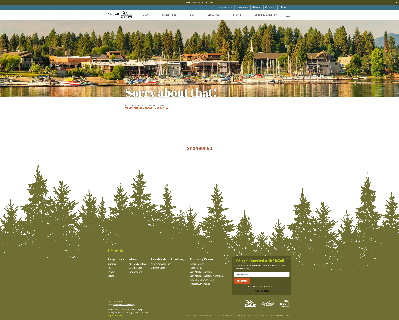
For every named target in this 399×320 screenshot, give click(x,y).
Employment (135, 271)
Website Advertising (200, 283)
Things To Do (169, 15)
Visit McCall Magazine (201, 271)
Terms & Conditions (275, 315)
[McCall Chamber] (113, 14)
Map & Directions (115, 315)
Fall (109, 267)
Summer (112, 263)
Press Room (196, 267)
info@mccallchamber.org (124, 304)
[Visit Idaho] (285, 303)
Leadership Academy (168, 259)
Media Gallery (197, 263)
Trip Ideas (116, 259)
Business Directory (266, 15)
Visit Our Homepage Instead (144, 108)
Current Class (158, 267)
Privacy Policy (260, 315)
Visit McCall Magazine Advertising (207, 275)
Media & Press (201, 259)
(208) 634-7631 (117, 301)
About (134, 259)
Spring (111, 275)
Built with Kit (262, 291)
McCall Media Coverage (202, 279)
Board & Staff (135, 267)
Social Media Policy (245, 315)
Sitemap (288, 315)
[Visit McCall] (250, 303)
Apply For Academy (161, 263)
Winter (111, 271)
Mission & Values (137, 263)
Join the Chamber (225, 7)
